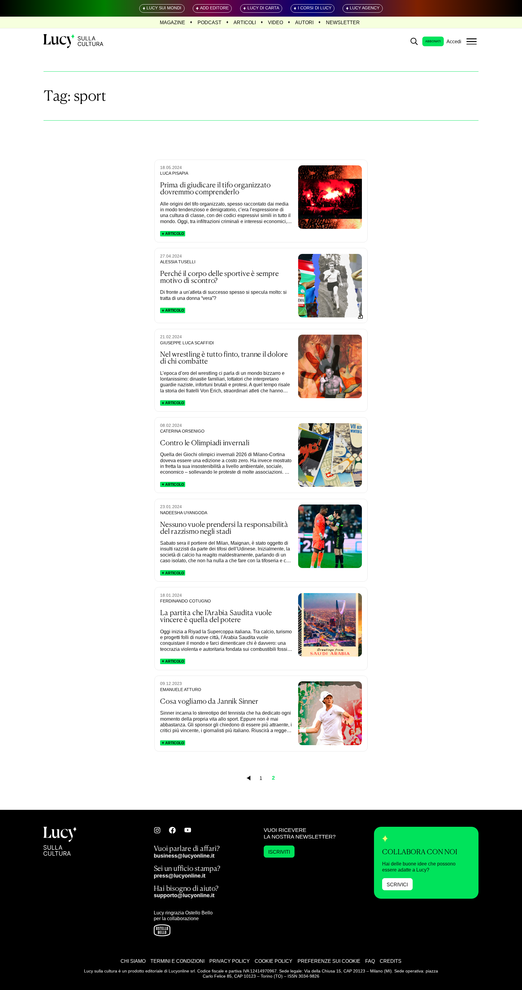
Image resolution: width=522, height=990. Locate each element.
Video (275, 22)
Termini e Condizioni (177, 961)
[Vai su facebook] (172, 830)
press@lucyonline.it (179, 875)
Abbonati (433, 41)
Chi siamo (133, 961)
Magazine (172, 22)
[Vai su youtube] (187, 830)
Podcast (209, 22)
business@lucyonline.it (184, 855)
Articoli (245, 22)
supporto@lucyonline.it (184, 895)
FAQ (370, 961)
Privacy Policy (229, 961)
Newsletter (343, 22)
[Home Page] (74, 41)
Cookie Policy (273, 961)
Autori (304, 22)
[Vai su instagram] (157, 830)
